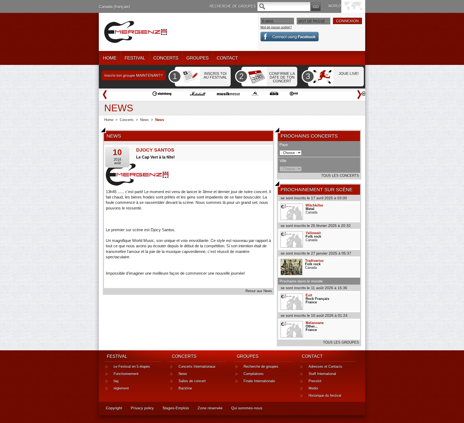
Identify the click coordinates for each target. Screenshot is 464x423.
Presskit (315, 381)
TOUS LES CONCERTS (340, 175)
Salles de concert (192, 381)
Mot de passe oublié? (276, 27)
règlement (121, 388)
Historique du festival (325, 395)
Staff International (322, 374)
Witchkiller (314, 205)
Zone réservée (210, 408)
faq (116, 381)
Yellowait (313, 233)
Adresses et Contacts (325, 367)
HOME (110, 58)
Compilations (254, 374)
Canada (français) (114, 6)
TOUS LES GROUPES (341, 342)
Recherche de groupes (261, 367)
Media (313, 388)
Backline (185, 388)
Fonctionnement (126, 374)
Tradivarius (314, 261)
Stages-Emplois (175, 408)
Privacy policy (142, 408)
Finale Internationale (259, 381)
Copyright (114, 408)
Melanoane (315, 323)
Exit (309, 295)
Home (108, 120)
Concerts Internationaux (197, 367)
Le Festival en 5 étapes (132, 367)
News (144, 120)
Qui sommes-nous (246, 408)
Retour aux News (258, 291)
